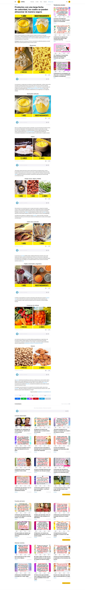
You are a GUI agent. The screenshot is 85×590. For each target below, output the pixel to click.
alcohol (16, 388)
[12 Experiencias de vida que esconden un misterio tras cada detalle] (62, 525)
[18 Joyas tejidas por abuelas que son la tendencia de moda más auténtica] (23, 525)
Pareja (55, 59)
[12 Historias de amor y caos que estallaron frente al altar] (23, 462)
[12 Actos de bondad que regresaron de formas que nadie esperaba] (62, 440)
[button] (20, 395)
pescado (22, 255)
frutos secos (45, 382)
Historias (35, 433)
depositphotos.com (40, 391)
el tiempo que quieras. (30, 131)
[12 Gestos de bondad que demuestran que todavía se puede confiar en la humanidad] (62, 11)
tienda (31, 37)
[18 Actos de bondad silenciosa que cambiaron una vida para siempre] (42, 462)
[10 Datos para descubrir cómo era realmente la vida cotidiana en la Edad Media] (42, 507)
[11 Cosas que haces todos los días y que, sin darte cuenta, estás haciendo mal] (62, 480)
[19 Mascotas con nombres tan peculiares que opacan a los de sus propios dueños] (42, 525)
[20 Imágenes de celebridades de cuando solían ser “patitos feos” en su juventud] (23, 422)
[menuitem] (32, 2)
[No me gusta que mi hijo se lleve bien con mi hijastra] (23, 549)
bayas (44, 212)
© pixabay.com (17, 198)
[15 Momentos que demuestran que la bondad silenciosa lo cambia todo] (62, 507)
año (23, 260)
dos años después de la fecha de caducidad (35, 88)
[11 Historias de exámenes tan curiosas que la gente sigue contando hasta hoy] (62, 29)
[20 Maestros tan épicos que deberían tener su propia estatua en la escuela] (42, 422)
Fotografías (16, 433)
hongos (26, 212)
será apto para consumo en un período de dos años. (34, 343)
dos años (34, 215)
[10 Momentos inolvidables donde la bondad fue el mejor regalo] (23, 567)
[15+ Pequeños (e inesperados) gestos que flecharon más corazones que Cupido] (62, 48)
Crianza (55, 433)
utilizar (16, 174)
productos (46, 37)
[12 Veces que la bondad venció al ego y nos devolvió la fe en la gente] (23, 440)
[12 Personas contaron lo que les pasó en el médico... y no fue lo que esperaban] (42, 480)
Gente (55, 41)
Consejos (16, 4)
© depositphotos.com (17, 118)
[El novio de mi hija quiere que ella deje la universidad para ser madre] (62, 567)
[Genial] (21, 1)
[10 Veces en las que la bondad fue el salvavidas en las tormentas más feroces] (62, 549)
